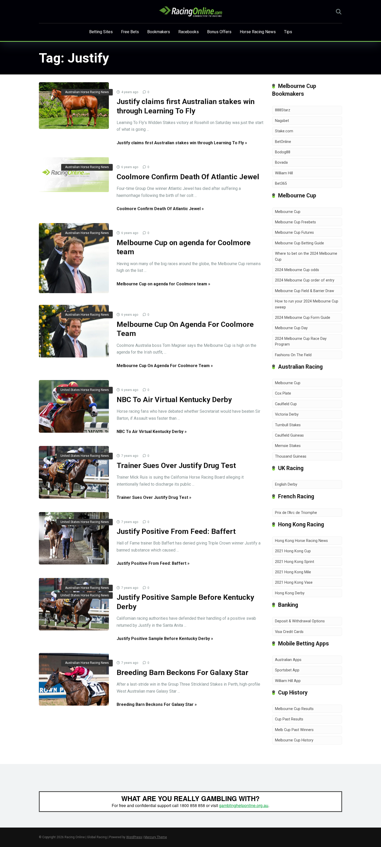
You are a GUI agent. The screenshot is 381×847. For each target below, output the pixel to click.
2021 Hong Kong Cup (293, 551)
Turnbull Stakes (288, 425)
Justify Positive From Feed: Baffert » (153, 563)
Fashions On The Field (293, 355)
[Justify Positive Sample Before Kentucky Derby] (74, 604)
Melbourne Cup (287, 212)
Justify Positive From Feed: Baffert (176, 531)
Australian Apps (288, 660)
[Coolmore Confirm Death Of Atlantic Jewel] (74, 174)
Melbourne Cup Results (294, 709)
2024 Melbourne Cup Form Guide (302, 317)
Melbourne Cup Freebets (295, 222)
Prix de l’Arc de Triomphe (296, 513)
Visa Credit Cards (289, 632)
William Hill (284, 173)
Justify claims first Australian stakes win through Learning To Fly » (182, 142)
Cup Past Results (289, 719)
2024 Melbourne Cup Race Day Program (301, 341)
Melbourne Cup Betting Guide (299, 243)
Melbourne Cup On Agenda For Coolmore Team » (165, 365)
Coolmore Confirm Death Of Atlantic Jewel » (160, 208)
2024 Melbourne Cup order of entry (304, 280)
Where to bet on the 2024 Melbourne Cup (306, 256)
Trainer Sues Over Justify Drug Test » (154, 497)
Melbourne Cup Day (291, 328)
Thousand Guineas (290, 456)
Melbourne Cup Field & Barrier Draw (304, 291)
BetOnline (283, 142)
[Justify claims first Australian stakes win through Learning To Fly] (74, 105)
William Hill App (288, 681)
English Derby (286, 484)
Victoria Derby (287, 414)
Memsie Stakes (288, 446)
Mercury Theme (155, 837)
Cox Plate (283, 393)
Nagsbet (282, 121)
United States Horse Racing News (84, 390)
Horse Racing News (258, 31)
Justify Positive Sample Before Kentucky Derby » (165, 638)
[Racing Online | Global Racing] (190, 11)
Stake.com (284, 131)
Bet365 (281, 183)
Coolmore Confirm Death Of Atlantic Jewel (188, 177)
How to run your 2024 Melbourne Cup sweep (306, 304)
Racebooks (188, 31)
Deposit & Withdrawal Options (300, 621)
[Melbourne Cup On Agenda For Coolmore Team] (74, 331)
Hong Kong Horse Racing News (301, 541)
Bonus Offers (219, 31)
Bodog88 (282, 152)
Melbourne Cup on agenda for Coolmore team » (163, 283)
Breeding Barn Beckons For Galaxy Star (182, 672)
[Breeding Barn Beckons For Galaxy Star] (74, 679)
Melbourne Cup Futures (294, 232)
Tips (288, 31)
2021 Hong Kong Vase (294, 582)
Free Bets (130, 31)
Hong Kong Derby (290, 593)
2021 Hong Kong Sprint (294, 562)
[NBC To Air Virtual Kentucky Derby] (74, 406)
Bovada (281, 162)
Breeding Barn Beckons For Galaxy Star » (157, 704)
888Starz (282, 110)
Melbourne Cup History (294, 740)
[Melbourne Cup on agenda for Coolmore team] (74, 258)
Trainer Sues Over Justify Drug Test (176, 465)
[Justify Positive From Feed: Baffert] (74, 538)
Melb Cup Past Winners (294, 730)
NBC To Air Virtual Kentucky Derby (174, 399)
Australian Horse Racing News (87, 92)
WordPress (134, 837)
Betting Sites (101, 31)
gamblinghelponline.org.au (243, 805)
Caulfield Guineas (289, 435)
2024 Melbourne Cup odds (297, 270)
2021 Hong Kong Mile (293, 572)
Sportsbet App (287, 670)
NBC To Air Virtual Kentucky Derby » (152, 431)
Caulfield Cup (286, 404)
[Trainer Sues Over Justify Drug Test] (74, 472)
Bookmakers (158, 31)
